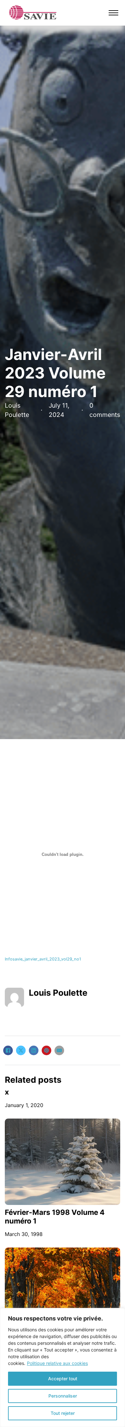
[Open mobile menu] (113, 12)
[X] (21, 1050)
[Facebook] (8, 1050)
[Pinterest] (46, 1050)
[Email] (59, 1050)
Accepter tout (62, 1378)
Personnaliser (62, 1396)
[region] (62, 1367)
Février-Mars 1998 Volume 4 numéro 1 (54, 1216)
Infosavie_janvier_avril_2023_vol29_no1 (43, 959)
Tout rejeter (63, 1413)
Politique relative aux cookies (57, 1363)
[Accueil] (33, 12)
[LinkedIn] (33, 1050)
